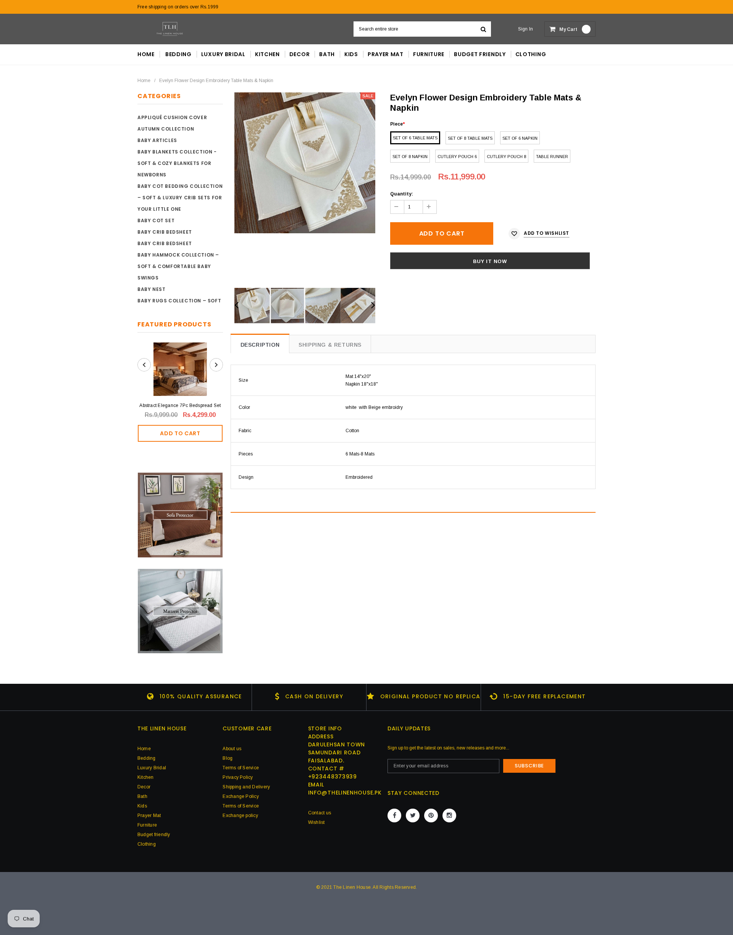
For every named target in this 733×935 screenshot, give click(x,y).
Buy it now (490, 261)
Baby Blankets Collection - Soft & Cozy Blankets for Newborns (177, 163)
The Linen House (352, 887)
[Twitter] (413, 815)
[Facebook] (394, 815)
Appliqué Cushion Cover (172, 117)
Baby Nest (151, 289)
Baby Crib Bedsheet (164, 232)
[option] (304, 162)
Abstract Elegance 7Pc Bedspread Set (180, 405)
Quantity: (401, 194)
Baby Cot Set (155, 220)
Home (143, 80)
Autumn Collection (165, 129)
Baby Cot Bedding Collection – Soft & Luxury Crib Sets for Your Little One (180, 197)
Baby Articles (157, 140)
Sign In (525, 29)
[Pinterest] (431, 815)
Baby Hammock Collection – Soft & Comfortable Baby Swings (178, 266)
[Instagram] (449, 815)
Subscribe (529, 765)
